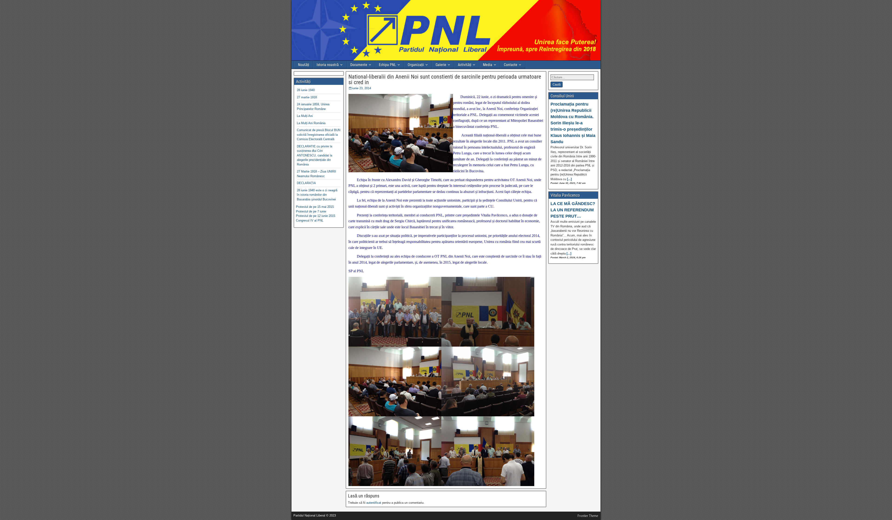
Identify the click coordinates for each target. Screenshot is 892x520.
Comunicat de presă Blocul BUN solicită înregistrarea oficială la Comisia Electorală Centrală (318, 134)
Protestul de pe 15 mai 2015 (315, 207)
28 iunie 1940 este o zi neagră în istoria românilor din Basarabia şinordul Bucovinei (317, 195)
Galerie (441, 65)
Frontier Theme (587, 516)
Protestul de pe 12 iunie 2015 (315, 216)
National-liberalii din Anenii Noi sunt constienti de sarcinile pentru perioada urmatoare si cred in (444, 79)
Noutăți (303, 65)
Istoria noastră (328, 65)
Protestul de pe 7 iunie (311, 211)
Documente (358, 65)
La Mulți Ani (305, 116)
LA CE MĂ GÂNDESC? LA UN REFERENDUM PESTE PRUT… (573, 210)
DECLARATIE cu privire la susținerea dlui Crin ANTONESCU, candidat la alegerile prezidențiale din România (314, 155)
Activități (464, 65)
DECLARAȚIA (306, 183)
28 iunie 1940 (306, 90)
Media (487, 65)
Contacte (510, 65)
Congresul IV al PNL (309, 220)
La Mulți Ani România (311, 123)
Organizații (416, 65)
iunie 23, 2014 (361, 88)
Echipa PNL (387, 65)
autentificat (373, 502)
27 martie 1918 (307, 97)
